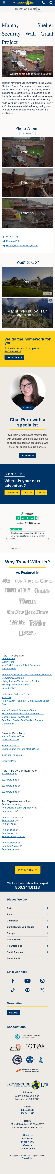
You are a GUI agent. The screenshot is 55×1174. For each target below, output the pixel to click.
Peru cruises (8, 811)
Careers (27, 1145)
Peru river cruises (10, 817)
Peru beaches (9, 849)
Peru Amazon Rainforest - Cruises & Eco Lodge (25, 701)
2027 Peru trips (9, 780)
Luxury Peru (8, 662)
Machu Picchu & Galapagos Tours (19, 710)
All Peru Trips (8, 658)
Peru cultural (8, 820)
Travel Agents (27, 1148)
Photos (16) (12, 236)
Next (48, 539)
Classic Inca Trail (10, 739)
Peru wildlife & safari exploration (18, 808)
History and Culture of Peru (15, 694)
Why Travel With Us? (27, 561)
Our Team (27, 1138)
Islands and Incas (10, 745)
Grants (34, 245)
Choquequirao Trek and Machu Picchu (21, 749)
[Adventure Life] (23, 2)
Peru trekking (8, 830)
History (9, 245)
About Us (27, 1135)
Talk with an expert (24, 8)
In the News (27, 1142)
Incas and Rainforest (12, 755)
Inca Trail (6, 697)
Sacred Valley (9, 688)
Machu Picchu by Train (13, 736)
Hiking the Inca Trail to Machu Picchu (20, 681)
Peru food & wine (10, 846)
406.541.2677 (27, 1113)
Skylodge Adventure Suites (15, 684)
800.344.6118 (13, 351)
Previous (7, 539)
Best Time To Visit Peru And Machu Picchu (23, 713)
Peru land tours (9, 804)
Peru (16, 245)
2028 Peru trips (9, 786)
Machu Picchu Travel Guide (15, 717)
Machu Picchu (9, 668)
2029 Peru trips (9, 792)
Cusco (5, 704)
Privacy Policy (27, 1158)
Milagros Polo (13, 241)
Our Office (25, 245)
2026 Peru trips (9, 773)
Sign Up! (13, 1013)
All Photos (27, 133)
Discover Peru (9, 761)
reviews (34, 523)
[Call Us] (43, 2)
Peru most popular (11, 842)
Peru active (7, 824)
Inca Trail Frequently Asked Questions (21, 665)
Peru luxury (7, 833)
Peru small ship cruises (13, 836)
